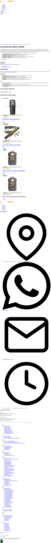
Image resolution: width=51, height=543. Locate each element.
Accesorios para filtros (8, 516)
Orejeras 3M (6, 448)
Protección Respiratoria (7, 515)
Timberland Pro (7, 433)
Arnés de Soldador (8, 460)
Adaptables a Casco (8, 447)
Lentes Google (7, 527)
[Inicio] (7, 2)
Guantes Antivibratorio (8, 492)
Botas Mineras (7, 429)
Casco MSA (6, 482)
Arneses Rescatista (8, 462)
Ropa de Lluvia (7, 454)
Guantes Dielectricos (8, 497)
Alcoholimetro (15, 44)
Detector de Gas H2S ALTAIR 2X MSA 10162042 (14, 196)
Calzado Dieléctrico (8, 430)
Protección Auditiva (6, 445)
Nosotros (4, 7)
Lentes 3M (6, 525)
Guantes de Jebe (7, 494)
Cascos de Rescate (8, 485)
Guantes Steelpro (8, 506)
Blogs (3, 8)
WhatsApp (2, 63)
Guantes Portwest (8, 502)
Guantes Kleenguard (8, 498)
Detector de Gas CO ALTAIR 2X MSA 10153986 (13, 170)
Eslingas (6, 467)
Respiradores (7, 520)
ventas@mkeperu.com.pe (7, 359)
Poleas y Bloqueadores (9, 475)
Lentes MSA (6, 528)
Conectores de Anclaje (8, 466)
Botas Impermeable (8, 428)
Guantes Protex (7, 503)
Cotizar (3, 122)
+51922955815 (5, 310)
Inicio (3, 4)
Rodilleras (6, 453)
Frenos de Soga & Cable (9, 469)
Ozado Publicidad (28, 422)
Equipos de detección (7, 44)
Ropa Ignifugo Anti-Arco (9, 455)
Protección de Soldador (7, 509)
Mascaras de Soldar (8, 510)
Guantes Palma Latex (8, 501)
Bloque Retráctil (7, 463)
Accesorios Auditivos (8, 446)
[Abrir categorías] (2, 11)
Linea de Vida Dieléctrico (9, 472)
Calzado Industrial (6, 426)
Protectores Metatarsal (9, 432)
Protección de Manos (6, 488)
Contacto (4, 9)
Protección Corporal (6, 452)
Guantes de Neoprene (8, 495)
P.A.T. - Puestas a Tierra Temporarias (11, 442)
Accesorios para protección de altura (11, 459)
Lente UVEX (6, 524)
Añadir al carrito (3, 62)
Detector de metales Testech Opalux (11, 144)
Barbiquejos (6, 479)
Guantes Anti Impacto (8, 490)
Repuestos (6, 519)
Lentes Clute (7, 526)
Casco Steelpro (7, 483)
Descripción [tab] (4, 66)
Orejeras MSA (7, 449)
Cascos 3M (6, 484)
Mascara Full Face (7, 518)
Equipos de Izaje (7, 437)
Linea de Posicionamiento (9, 470)
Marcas (3, 6)
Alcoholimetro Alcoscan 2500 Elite (10, 119)
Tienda (3, 5)
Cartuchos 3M (7, 517)
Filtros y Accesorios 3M (8, 468)
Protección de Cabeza (6, 478)
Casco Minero (7, 481)
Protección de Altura (6, 458)
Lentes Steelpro (7, 530)
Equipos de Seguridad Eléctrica (8, 441)
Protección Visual (5, 523)
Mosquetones (7, 474)
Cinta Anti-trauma (7, 464)
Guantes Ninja (7, 499)
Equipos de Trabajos (6, 436)
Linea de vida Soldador (8, 473)
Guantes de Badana (8, 493)
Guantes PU (6, 504)
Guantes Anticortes (8, 491)
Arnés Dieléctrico (7, 461)
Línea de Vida (7, 471)
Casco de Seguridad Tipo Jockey (10, 480)
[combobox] (5, 12)
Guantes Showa (7, 505)
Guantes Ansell (7, 489)
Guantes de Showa (8, 496)
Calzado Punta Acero (8, 431)
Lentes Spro (6, 529)
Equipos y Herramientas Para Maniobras (12, 438)
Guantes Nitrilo (7, 500)
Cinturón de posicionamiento (10, 465)
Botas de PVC (7, 427)
